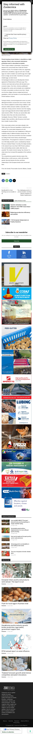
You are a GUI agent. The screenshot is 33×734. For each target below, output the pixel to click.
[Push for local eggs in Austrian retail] (16, 594)
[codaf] (16, 299)
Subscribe (10, 721)
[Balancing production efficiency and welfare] (6, 214)
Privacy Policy (17, 722)
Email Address (7, 19)
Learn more (15, 44)
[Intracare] (16, 511)
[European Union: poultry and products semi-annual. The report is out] (16, 570)
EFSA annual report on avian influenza (15, 651)
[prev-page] (3, 228)
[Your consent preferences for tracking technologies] (30, 731)
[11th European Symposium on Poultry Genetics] (6, 222)
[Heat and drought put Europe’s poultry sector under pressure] (6, 538)
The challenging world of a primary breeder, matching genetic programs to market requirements (24, 192)
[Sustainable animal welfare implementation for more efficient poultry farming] (6, 530)
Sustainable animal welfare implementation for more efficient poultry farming (20, 530)
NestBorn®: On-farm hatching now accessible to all (9, 191)
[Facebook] (3, 180)
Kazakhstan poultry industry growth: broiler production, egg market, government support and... (15, 627)
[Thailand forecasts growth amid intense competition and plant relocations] (16, 663)
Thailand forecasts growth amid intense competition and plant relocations (16, 674)
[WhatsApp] (6, 180)
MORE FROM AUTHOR (20, 200)
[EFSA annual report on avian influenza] (16, 642)
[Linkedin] (10, 180)
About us (5, 721)
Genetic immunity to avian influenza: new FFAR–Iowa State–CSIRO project (20, 206)
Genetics (8, 173)
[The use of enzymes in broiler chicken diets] (6, 553)
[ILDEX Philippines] (16, 474)
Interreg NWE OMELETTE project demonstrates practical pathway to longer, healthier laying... (20, 522)
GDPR (5, 26)
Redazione (4, 584)
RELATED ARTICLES (8, 200)
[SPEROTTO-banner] (16, 398)
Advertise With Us (25, 721)
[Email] (14, 180)
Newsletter (16, 721)
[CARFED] (16, 486)
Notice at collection (8, 732)
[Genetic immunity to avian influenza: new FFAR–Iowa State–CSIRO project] (6, 206)
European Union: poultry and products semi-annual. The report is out (15, 581)
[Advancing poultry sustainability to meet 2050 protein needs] (6, 546)
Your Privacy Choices (13, 729)
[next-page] (5, 228)
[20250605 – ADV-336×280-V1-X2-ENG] (16, 324)
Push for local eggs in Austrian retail (15, 604)
